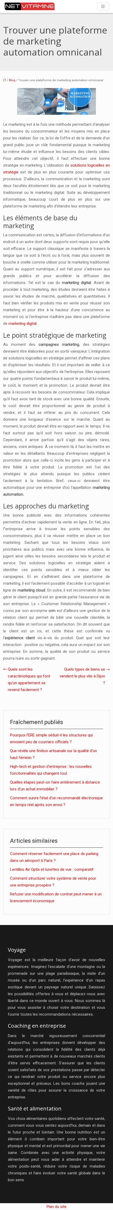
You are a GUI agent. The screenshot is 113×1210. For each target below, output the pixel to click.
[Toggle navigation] (103, 6)
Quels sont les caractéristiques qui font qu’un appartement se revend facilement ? (29, 679)
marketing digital (22, 323)
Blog (12, 80)
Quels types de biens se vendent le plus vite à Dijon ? (82, 676)
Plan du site (56, 1206)
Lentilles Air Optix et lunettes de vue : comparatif (52, 869)
